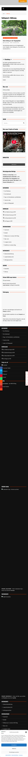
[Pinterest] (1, 375)
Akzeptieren (14, 745)
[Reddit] (1, 381)
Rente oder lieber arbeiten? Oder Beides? (11, 180)
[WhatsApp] (1, 378)
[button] (26, 732)
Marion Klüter (6, 42)
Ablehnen (14, 748)
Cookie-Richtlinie (8, 755)
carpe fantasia (6, 285)
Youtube (5, 698)
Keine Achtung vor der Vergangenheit (11, 41)
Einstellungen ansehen (14, 752)
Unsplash (21, 314)
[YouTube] (1, 386)
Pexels (4, 316)
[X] (1, 370)
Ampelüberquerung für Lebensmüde (9, 176)
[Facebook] (1, 368)
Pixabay (4, 311)
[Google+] (1, 384)
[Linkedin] (1, 373)
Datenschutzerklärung (14, 755)
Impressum (21, 755)
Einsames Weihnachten (7, 182)
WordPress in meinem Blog (8, 174)
